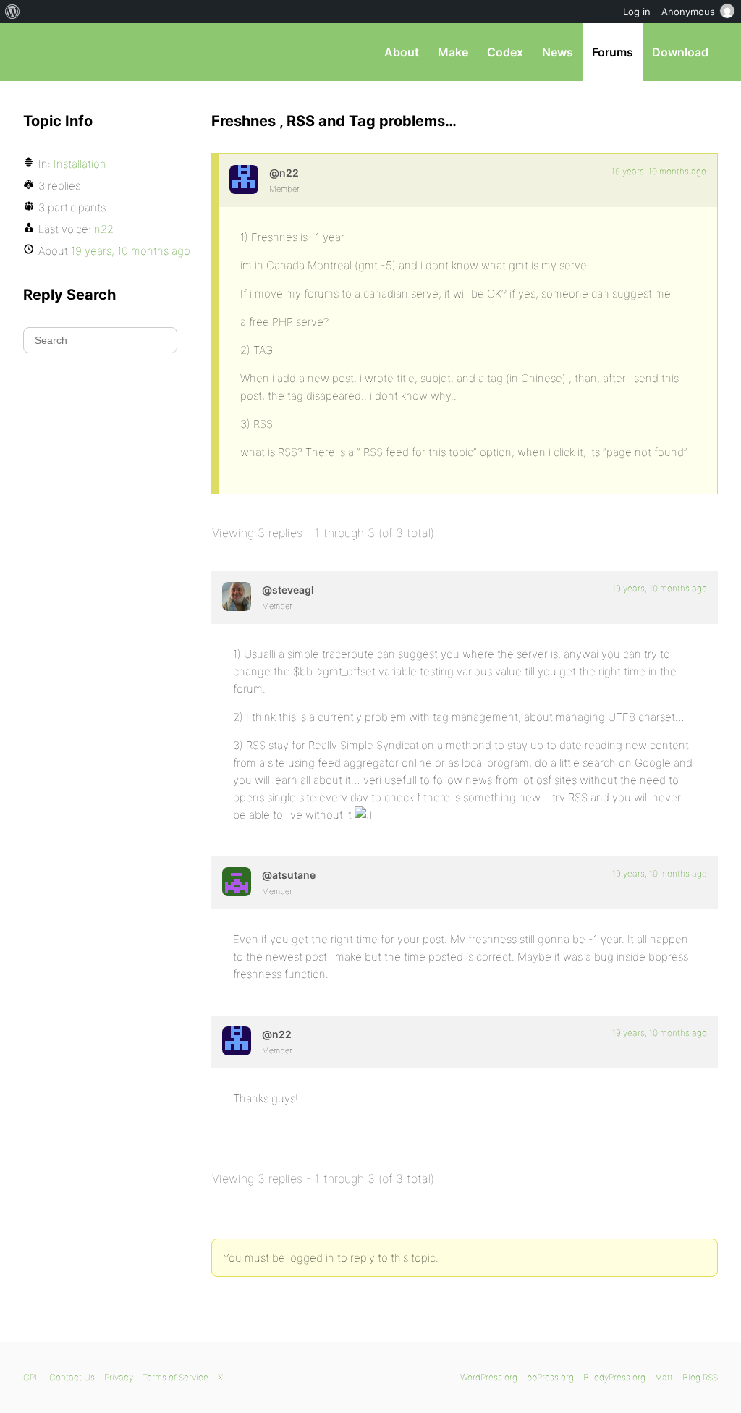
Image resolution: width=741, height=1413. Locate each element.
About (401, 52)
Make (453, 52)
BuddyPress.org (614, 1377)
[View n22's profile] (243, 179)
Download (680, 52)
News (557, 52)
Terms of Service (175, 1377)
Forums (612, 52)
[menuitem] (12, 11)
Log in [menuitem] (637, 11)
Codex (505, 52)
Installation (80, 164)
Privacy (118, 1377)
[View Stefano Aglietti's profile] (236, 596)
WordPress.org (488, 1377)
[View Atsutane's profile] (236, 881)
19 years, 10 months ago (658, 171)
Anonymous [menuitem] (688, 11)
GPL (31, 1377)
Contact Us (72, 1377)
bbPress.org (98, 52)
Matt (664, 1377)
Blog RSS (700, 1377)
